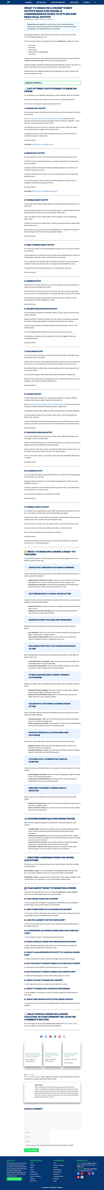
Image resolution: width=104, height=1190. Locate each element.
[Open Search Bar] (95, 2)
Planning (28, 2)
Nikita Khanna (29, 19)
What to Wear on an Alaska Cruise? (42, 144)
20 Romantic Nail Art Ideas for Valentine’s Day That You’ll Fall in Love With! (52, 1055)
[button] (41, 1037)
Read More (52, 1097)
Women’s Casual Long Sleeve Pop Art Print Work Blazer (46, 404)
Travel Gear (74, 2)
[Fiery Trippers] (9, 2)
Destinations (41, 2)
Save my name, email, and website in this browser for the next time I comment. (50, 1145)
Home (26, 1077)
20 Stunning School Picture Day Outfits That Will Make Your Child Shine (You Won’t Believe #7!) (33, 1055)
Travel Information (58, 2)
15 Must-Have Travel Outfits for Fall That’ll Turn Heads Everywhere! (71, 1055)
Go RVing (86, 2)
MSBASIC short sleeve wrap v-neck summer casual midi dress (43, 118)
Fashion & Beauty (30, 1061)
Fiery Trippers (68, 1023)
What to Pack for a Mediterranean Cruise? (44, 191)
